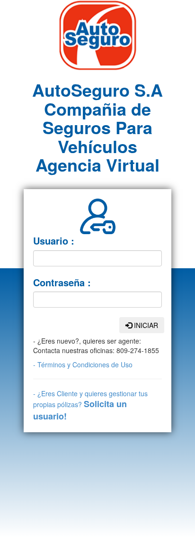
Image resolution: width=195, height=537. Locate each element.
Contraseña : (62, 282)
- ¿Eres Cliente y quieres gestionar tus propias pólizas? (90, 405)
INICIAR (145, 325)
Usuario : (53, 240)
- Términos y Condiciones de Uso (83, 364)
